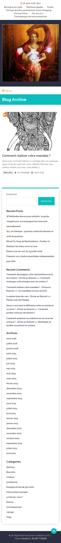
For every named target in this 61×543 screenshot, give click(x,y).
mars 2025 (11, 378)
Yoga (8, 517)
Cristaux (10, 477)
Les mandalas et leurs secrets (32, 291)
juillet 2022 (11, 448)
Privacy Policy (21, 13)
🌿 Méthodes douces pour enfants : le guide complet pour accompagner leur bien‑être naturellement (27, 221)
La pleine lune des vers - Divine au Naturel (26, 296)
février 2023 (12, 418)
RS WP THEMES (39, 538)
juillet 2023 (11, 408)
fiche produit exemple (17, 492)
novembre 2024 (14, 393)
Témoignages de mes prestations (30, 16)
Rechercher (11, 194)
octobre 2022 (12, 438)
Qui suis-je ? (38, 13)
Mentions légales (34, 7)
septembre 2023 (14, 398)
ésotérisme (11, 482)
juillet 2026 (11, 343)
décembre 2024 (14, 388)
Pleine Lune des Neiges (17, 300)
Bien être (8, 172)
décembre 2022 (14, 428)
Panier (50, 7)
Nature (9, 502)
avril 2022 (11, 453)
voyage (10, 512)
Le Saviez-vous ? (14, 497)
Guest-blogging (43, 10)
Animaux (10, 467)
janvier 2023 (12, 423)
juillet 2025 (11, 358)
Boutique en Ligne (13, 7)
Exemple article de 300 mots (20, 487)
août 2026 (11, 338)
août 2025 (11, 353)
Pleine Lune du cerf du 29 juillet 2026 (24, 251)
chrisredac (25, 172)
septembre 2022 (14, 443)
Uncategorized (13, 507)
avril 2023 (11, 413)
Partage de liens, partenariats (20, 10)
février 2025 (12, 383)
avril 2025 (11, 373)
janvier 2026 (12, 348)
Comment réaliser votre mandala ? (26, 155)
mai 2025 (10, 368)
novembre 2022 (13, 433)
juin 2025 (10, 363)
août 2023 (11, 403)
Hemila (24, 538)
